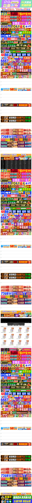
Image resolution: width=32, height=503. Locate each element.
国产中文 (7, 168)
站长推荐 (3, 163)
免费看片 (3, 168)
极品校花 (20, 168)
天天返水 (29, 164)
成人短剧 (16, 168)
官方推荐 (3, 164)
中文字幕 (5, 317)
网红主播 (12, 160)
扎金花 (25, 164)
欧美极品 (25, 160)
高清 (25, 322)
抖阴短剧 (25, 168)
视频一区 (3, 160)
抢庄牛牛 (12, 164)
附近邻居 (7, 163)
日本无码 (16, 160)
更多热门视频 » (29, 326)
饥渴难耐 (12, 163)
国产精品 (7, 160)
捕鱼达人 (7, 164)
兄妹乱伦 (12, 168)
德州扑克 (16, 164)
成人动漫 (29, 160)
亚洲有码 (20, 160)
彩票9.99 (20, 164)
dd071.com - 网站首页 (6, 11)
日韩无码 (29, 168)
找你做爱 (16, 163)
